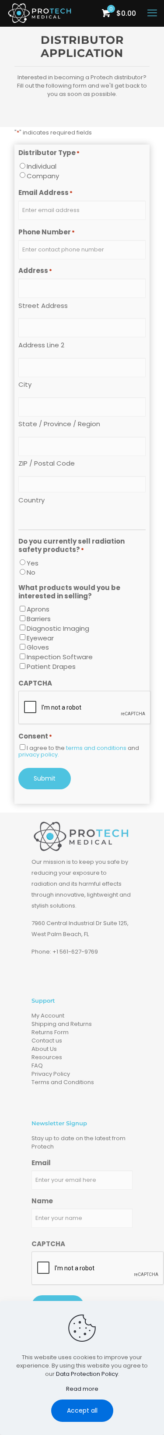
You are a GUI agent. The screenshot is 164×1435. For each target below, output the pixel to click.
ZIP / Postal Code (46, 463)
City (24, 384)
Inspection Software (60, 657)
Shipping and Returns (61, 1024)
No (31, 572)
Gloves (38, 647)
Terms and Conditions (62, 1082)
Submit (45, 778)
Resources (46, 1057)
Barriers (39, 619)
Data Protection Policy (87, 1374)
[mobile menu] (152, 13)
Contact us (46, 1040)
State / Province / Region (59, 423)
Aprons (38, 609)
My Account (47, 1015)
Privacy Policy (50, 1074)
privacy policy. (38, 754)
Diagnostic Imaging (58, 628)
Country (31, 499)
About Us (44, 1049)
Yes (32, 563)
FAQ (37, 1065)
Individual (41, 166)
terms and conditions (96, 748)
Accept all (82, 1410)
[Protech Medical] (40, 13)
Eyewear (40, 638)
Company (43, 176)
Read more (82, 1389)
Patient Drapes (51, 666)
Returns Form (50, 1032)
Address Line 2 (41, 344)
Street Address (43, 305)
